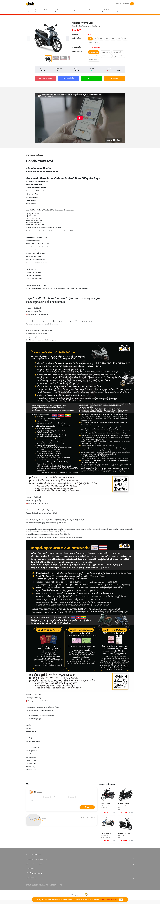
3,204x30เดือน (94, 56)
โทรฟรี (115, 78)
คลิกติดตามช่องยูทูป (39, 260)
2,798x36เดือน (106, 56)
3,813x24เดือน (118, 52)
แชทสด (92, 78)
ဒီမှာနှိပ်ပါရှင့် (37, 308)
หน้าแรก (28, 11)
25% (119, 39)
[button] (67, 38)
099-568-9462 (37, 272)
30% (125, 39)
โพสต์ (87, 807)
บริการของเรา (58, 797)
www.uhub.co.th (41, 266)
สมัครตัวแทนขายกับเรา (123, 11)
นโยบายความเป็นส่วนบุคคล (109, 900)
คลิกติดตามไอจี (38, 256)
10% (101, 39)
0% (90, 39)
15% (107, 39)
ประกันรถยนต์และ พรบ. (88, 10)
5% (96, 39)
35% (90, 43)
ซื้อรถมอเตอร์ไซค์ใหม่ (42, 10)
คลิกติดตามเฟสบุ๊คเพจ (40, 263)
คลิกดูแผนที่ (45, 244)
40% (96, 43)
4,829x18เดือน (105, 52)
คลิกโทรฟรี (34, 269)
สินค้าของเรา (32, 797)
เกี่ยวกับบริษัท (31, 878)
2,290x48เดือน (94, 60)
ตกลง (121, 900)
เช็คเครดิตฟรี (47, 78)
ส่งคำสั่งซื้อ (70, 78)
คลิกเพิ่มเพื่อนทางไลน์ (38, 253)
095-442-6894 (37, 276)
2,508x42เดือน (119, 56)
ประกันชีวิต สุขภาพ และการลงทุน (65, 10)
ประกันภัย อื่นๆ (106, 10)
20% (113, 39)
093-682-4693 (37, 279)
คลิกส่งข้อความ (38, 250)
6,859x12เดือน (93, 52)
